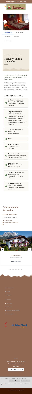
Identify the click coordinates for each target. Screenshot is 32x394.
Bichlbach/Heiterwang (13, 310)
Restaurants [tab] (8, 41)
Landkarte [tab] (7, 37)
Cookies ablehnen (26, 380)
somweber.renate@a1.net (11, 222)
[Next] (27, 21)
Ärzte (8, 291)
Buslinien (9, 295)
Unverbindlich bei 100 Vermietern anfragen (16, 2)
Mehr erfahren (16, 261)
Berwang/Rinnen (12, 314)
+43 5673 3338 (8, 220)
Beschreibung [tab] (8, 32)
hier (4, 385)
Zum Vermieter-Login (16, 369)
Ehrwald (9, 300)
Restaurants (10, 288)
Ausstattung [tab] (19, 32)
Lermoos (9, 303)
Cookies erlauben (14, 380)
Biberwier (9, 307)
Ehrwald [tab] (16, 37)
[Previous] (5, 21)
